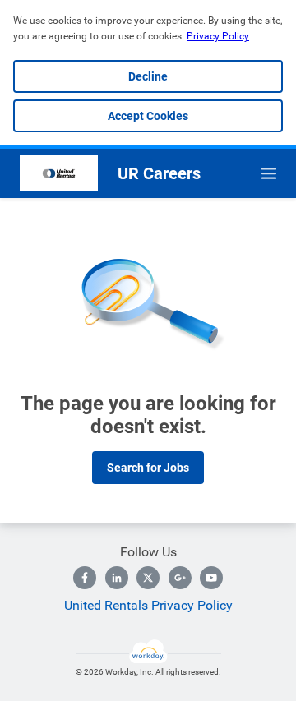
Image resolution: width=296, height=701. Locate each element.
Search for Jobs (148, 467)
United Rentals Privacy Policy (148, 605)
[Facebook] (84, 577)
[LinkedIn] (116, 577)
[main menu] (269, 173)
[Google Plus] (180, 577)
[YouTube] (211, 577)
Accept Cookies (148, 115)
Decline (148, 76)
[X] (148, 577)
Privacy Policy (218, 36)
